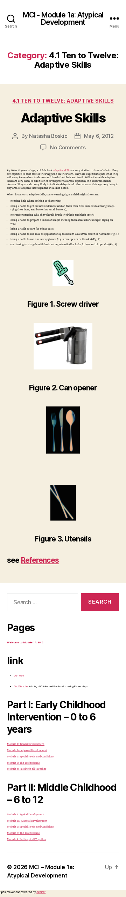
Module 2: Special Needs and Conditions (30, 756)
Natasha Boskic (48, 136)
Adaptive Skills (63, 118)
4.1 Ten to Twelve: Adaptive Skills (63, 101)
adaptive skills (61, 170)
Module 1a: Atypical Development (27, 750)
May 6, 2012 (99, 136)
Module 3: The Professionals (23, 762)
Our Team (19, 675)
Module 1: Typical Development (25, 744)
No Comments (67, 147)
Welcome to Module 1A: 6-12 (25, 642)
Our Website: (21, 686)
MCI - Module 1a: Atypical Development (63, 18)
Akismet (41, 892)
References (40, 560)
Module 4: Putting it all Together (26, 768)
